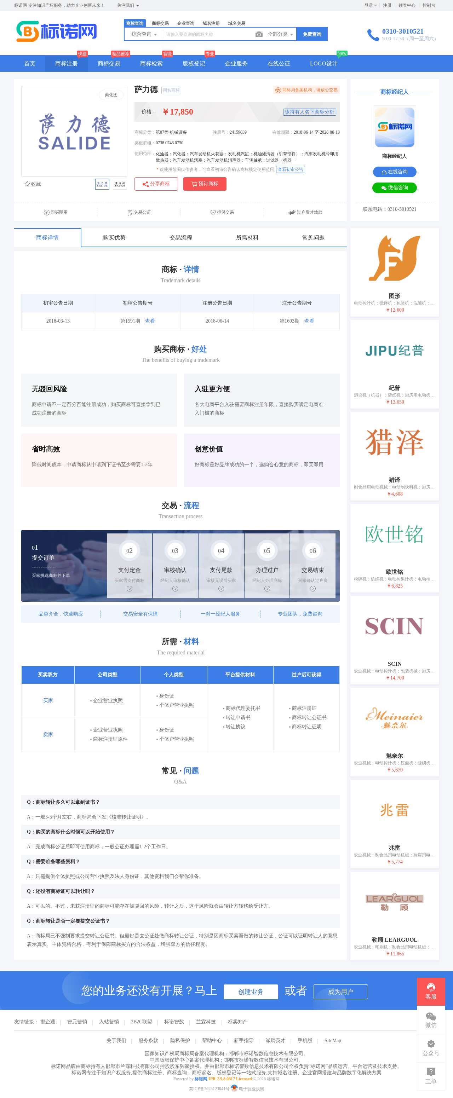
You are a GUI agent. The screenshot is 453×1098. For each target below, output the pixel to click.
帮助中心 (212, 1040)
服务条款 (148, 1040)
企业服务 (236, 63)
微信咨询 (397, 187)
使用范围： (145, 153)
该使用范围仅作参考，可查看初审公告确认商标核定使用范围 (215, 169)
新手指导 (244, 1040)
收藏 (35, 184)
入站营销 (109, 1021)
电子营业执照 (251, 1088)
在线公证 (279, 63)
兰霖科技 (206, 1021)
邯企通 (47, 1021)
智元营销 (77, 1021)
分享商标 (159, 183)
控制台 (429, 5)
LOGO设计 (324, 63)
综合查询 (142, 34)
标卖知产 (238, 1021)
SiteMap (333, 1040)
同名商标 (171, 90)
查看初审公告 (290, 169)
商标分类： (145, 132)
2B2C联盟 (141, 1021)
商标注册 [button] (66, 63)
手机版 (305, 1040)
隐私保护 (180, 1040)
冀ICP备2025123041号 (209, 1088)
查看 (150, 321)
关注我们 (126, 5)
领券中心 (406, 5)
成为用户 (341, 991)
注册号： (221, 132)
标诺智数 (174, 1021)
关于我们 (116, 1040)
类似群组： (145, 142)
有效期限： (283, 132)
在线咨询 (397, 171)
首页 (29, 63)
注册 (387, 5)
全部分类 (278, 34)
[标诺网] (56, 40)
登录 (369, 5)
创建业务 (251, 991)
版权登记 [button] (194, 63)
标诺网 (201, 1078)
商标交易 (109, 63)
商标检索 (151, 63)
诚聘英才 (276, 1040)
